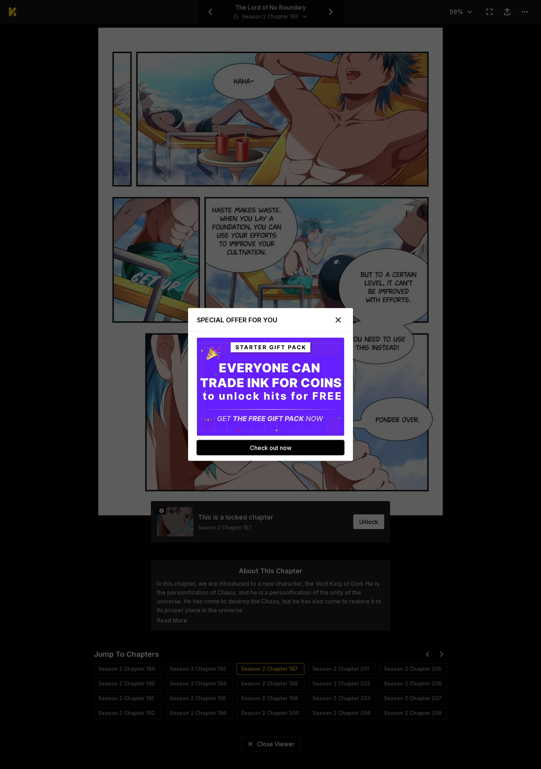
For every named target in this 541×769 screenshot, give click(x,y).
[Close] (338, 320)
